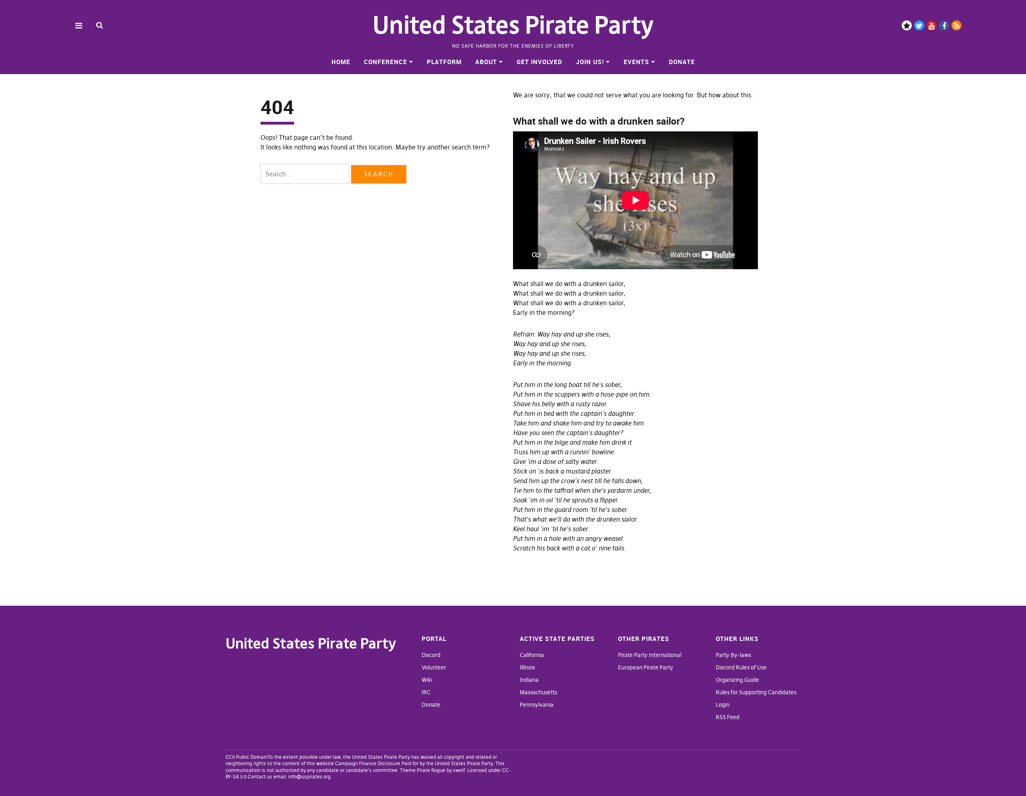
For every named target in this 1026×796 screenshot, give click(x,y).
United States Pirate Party (513, 25)
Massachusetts (538, 692)
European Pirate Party (645, 667)
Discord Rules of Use (741, 667)
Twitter (919, 25)
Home (340, 62)
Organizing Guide (737, 679)
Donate (682, 62)
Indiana (529, 679)
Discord (907, 25)
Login (722, 704)
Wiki (427, 679)
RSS (956, 25)
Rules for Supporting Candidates (756, 692)
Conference (385, 62)
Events (636, 62)
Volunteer (434, 667)
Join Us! (590, 62)
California (532, 655)
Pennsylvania (536, 704)
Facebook (944, 25)
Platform (444, 62)
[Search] (100, 25)
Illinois (527, 667)
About (486, 62)
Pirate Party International (649, 655)
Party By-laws (733, 655)
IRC (426, 692)
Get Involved (539, 62)
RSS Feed (727, 717)
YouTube (932, 25)
